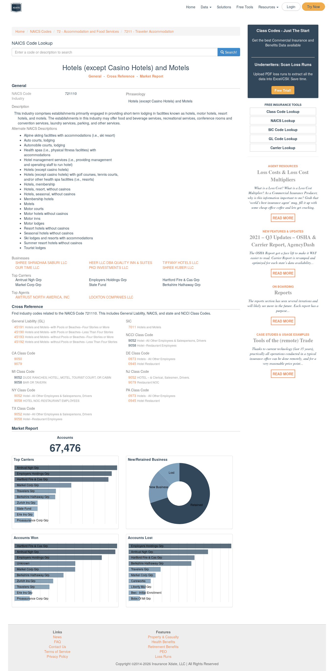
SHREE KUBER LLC (178, 267)
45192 (19, 341)
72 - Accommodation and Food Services (88, 31)
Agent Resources (283, 166)
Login (291, 6)
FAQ (57, 641)
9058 (18, 400)
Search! (230, 52)
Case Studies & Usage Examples (282, 334)
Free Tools (244, 6)
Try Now (313, 6)
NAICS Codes (40, 31)
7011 (132, 326)
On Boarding (283, 286)
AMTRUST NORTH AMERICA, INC (42, 297)
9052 (132, 377)
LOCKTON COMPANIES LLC (111, 297)
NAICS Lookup (283, 120)
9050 (18, 358)
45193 (19, 336)
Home (190, 6)
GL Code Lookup (283, 138)
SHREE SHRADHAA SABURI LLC (41, 262)
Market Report (151, 76)
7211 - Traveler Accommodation (149, 31)
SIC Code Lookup (283, 129)
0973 (132, 358)
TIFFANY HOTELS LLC (180, 262)
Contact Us (57, 646)
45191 (19, 326)
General (95, 76)
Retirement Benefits (163, 646)
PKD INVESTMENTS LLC (108, 267)
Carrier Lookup (282, 147)
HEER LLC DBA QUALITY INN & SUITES (120, 262)
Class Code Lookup (283, 111)
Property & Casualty (163, 636)
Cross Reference (120, 76)
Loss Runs (163, 656)
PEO (163, 651)
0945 (132, 363)
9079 (18, 363)
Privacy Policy (57, 656)
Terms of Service (57, 651)
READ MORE (283, 217)
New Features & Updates (283, 231)
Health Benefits (163, 641)
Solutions (224, 6)
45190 (19, 331)
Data (205, 6)
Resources (267, 6)
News (57, 636)
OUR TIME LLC (27, 267)
